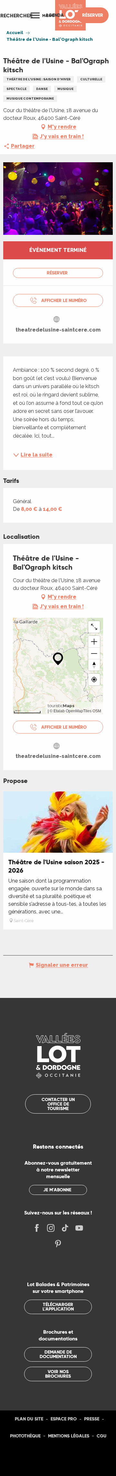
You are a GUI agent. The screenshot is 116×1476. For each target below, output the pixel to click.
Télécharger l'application (58, 1307)
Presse (91, 1419)
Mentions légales (68, 1436)
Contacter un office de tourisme (58, 1104)
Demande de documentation (58, 1354)
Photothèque (25, 1436)
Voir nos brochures (58, 1374)
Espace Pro (64, 1419)
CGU (101, 1436)
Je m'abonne (57, 1190)
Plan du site (29, 1419)
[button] (16, 15)
